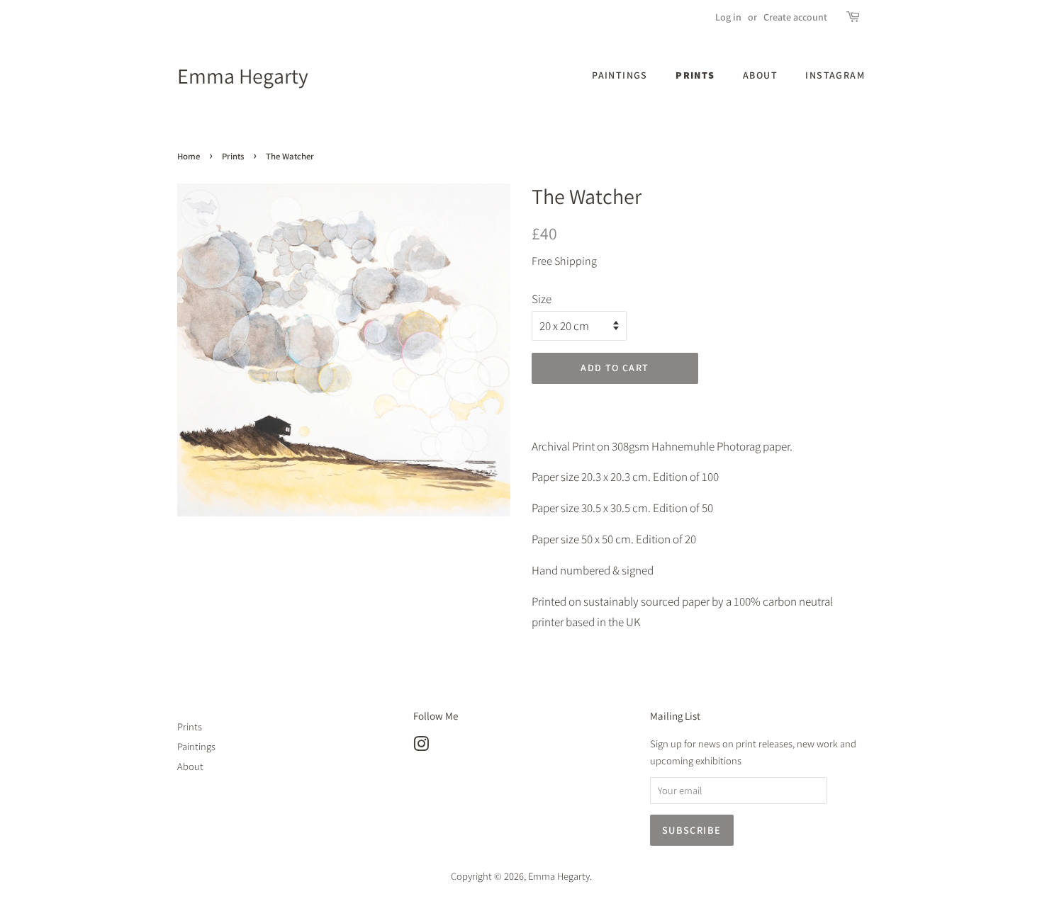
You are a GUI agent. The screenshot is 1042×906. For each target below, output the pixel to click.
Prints (695, 75)
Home (188, 156)
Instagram (835, 75)
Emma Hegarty (242, 76)
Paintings (620, 75)
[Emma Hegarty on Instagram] (421, 746)
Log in (728, 17)
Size (541, 299)
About (760, 75)
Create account (795, 17)
